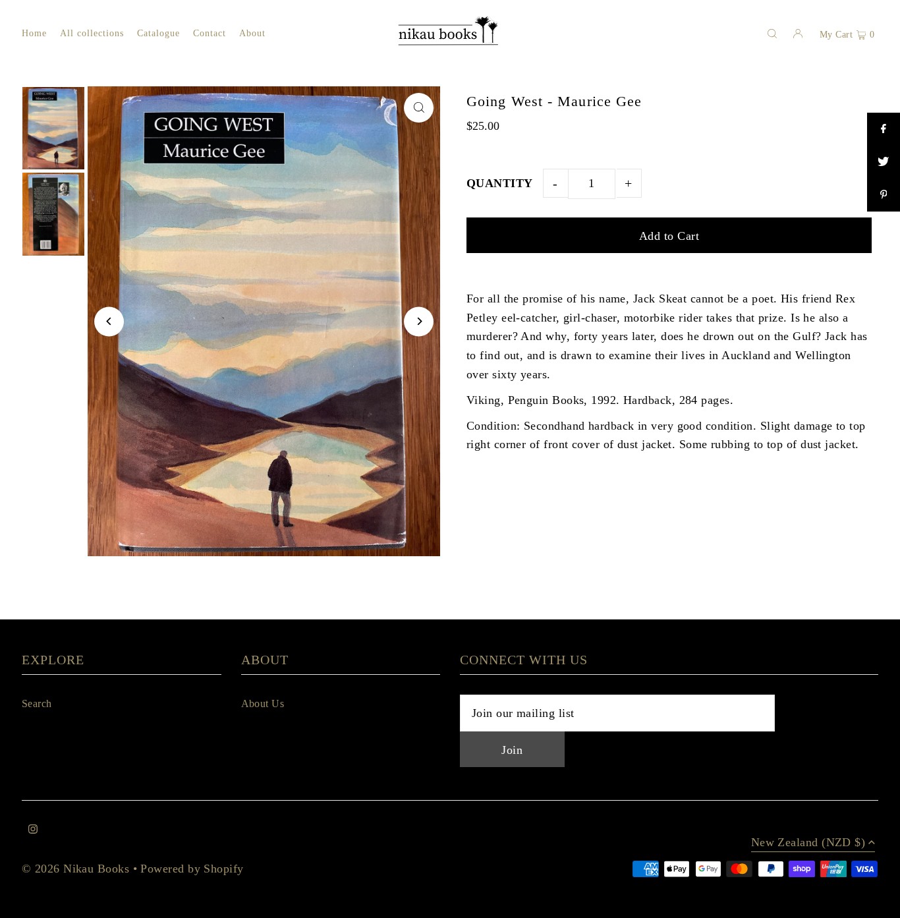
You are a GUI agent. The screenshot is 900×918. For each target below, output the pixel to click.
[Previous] (109, 321)
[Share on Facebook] (883, 129)
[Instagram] (33, 830)
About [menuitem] (252, 33)
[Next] (419, 321)
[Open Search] (772, 33)
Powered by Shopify (191, 868)
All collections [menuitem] (92, 33)
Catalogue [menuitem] (158, 33)
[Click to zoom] (419, 108)
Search (37, 703)
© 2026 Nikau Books (75, 868)
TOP (877, 902)
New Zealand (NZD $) (808, 842)
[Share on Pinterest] (883, 195)
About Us (263, 703)
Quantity (499, 183)
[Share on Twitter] (883, 162)
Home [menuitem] (34, 33)
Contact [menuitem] (209, 33)
